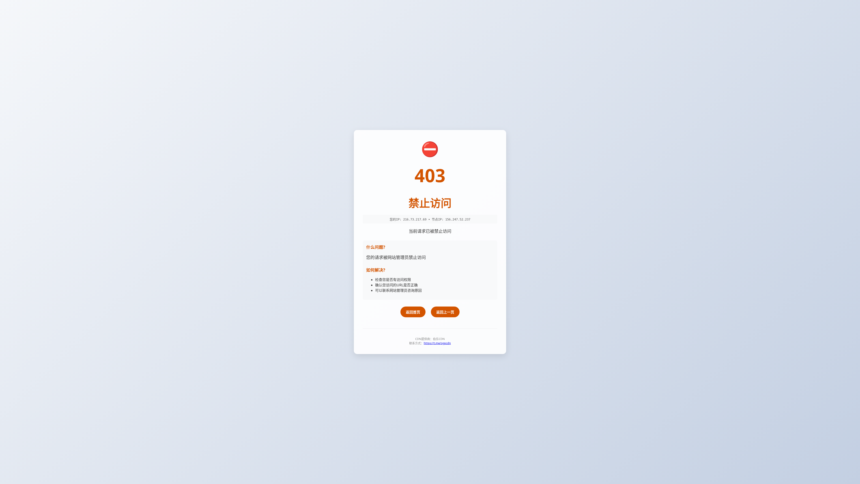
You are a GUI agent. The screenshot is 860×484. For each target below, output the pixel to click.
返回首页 (413, 312)
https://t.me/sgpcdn (437, 343)
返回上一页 (445, 312)
